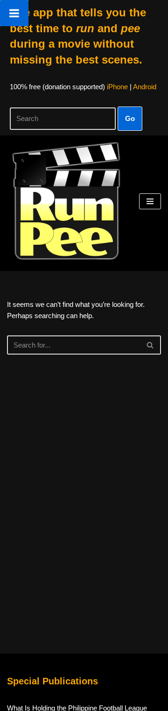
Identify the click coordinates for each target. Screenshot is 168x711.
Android (144, 87)
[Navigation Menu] (150, 201)
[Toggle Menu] (14, 13)
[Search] (150, 345)
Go (130, 118)
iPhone (117, 87)
